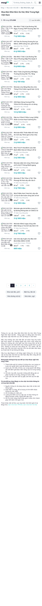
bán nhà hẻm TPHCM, (15, 405)
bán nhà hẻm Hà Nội (30, 405)
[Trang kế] (34, 285)
